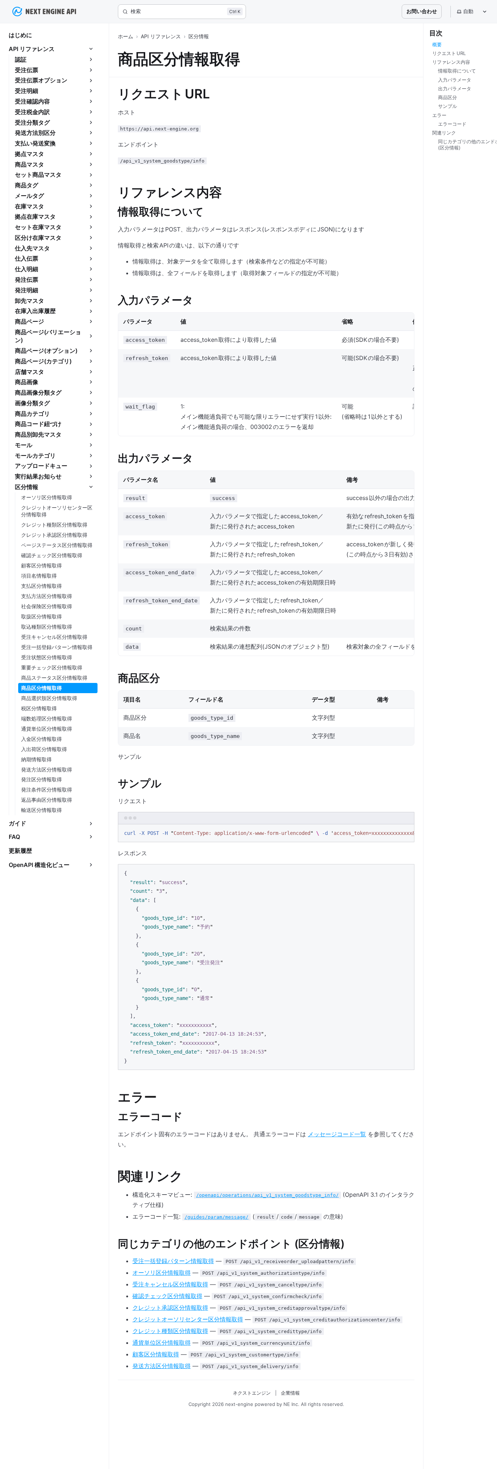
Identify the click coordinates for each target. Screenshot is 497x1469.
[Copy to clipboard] (405, 832)
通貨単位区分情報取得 (161, 1342)
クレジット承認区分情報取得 (170, 1307)
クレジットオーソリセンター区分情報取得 (187, 1319)
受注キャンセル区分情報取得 (170, 1284)
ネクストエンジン (252, 1393)
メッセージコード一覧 (337, 1134)
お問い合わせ (421, 11)
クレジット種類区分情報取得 (170, 1331)
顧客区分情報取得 (155, 1354)
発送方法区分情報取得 (161, 1366)
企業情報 (290, 1393)
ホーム (125, 36)
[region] (266, 833)
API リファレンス (161, 36)
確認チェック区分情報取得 (167, 1296)
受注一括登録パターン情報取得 (173, 1261)
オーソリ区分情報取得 (161, 1272)
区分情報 (198, 36)
